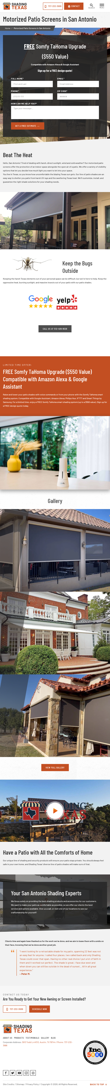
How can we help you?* (24, 103)
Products (19, 1037)
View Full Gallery (55, 767)
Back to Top (97, 1084)
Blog (53, 1037)
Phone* (15, 91)
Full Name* (17, 78)
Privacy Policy (32, 1084)
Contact (75, 6)
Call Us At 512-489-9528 (55, 328)
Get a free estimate (26, 125)
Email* (60, 78)
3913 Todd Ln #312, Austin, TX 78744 (38, 1042)
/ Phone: (60, 1042)
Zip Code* (62, 91)
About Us (7, 1037)
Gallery (45, 1037)
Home (7, 28)
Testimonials (32, 1037)
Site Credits (8, 1084)
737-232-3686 (54, 6)
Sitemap (20, 1084)
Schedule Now (39, 1009)
